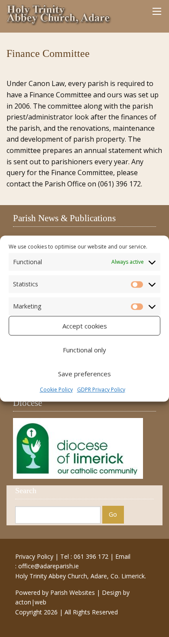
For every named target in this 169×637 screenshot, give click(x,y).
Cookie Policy (56, 389)
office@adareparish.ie (48, 566)
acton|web (30, 602)
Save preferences (84, 373)
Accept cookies (84, 326)
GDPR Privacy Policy (101, 389)
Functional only (84, 349)
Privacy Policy (34, 556)
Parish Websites (72, 592)
